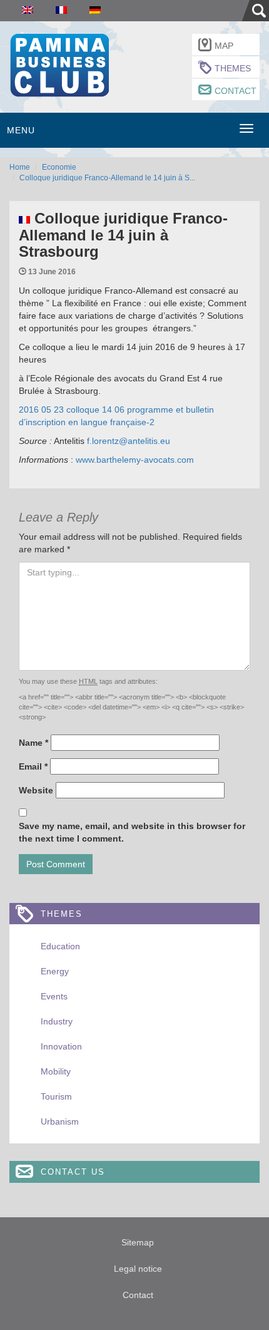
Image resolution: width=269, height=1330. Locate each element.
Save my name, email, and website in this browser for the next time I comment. (132, 832)
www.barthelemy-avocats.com (135, 460)
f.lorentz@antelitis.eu (128, 441)
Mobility (56, 1071)
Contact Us (73, 1172)
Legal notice (138, 1269)
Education (60, 946)
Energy (55, 971)
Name (33, 743)
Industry (57, 1021)
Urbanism (60, 1121)
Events (54, 996)
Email (33, 766)
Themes (233, 68)
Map (224, 46)
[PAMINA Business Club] (59, 63)
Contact (235, 91)
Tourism (56, 1096)
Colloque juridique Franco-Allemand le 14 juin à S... (107, 177)
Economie (59, 167)
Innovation (61, 1046)
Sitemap (137, 1242)
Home (19, 167)
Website (36, 790)
